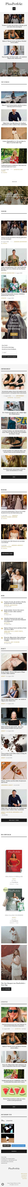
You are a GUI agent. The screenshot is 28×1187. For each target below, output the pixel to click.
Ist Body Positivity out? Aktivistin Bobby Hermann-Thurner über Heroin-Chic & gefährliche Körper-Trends (14, 432)
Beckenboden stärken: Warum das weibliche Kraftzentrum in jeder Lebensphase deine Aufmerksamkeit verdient (14, 393)
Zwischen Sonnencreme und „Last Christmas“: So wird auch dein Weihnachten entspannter (15, 620)
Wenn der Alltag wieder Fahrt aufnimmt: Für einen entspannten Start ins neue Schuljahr (15, 639)
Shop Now (14, 334)
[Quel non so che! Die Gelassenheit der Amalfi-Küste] (7, 1138)
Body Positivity (9, 631)
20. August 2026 (7, 643)
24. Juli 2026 (9, 757)
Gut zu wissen (15, 642)
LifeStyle (17, 169)
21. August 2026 (7, 633)
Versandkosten (15, 882)
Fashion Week (11, 273)
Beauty (7, 613)
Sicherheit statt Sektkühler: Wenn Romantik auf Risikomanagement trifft (14, 195)
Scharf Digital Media (12, 1183)
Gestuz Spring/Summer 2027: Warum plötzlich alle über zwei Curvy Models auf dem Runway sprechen (14, 73)
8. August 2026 (18, 273)
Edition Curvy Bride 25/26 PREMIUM (14, 915)
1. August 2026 (10, 298)
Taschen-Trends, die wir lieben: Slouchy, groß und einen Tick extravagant (14, 26)
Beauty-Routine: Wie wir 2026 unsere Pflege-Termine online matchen (14, 610)
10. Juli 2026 (5, 815)
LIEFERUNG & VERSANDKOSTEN (9, 1160)
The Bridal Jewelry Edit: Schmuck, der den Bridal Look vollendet (12, 541)
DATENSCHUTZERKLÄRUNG (8, 1158)
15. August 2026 (10, 703)
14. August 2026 (10, 731)
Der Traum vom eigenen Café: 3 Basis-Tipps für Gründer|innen (14, 413)
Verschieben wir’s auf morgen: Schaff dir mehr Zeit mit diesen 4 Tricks (14, 469)
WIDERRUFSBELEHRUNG (7, 1161)
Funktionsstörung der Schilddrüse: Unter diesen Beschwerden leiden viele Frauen (14, 166)
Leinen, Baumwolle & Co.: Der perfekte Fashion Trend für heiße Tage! (14, 142)
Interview (9, 812)
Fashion (17, 241)
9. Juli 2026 (3, 545)
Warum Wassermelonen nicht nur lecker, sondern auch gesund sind (14, 1099)
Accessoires (23, 241)
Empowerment (20, 396)
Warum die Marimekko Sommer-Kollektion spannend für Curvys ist (13, 294)
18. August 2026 (5, 169)
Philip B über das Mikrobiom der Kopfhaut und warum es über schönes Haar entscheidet (14, 124)
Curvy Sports (19, 631)
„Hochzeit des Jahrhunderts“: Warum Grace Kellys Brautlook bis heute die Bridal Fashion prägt (13, 512)
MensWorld (5, 785)
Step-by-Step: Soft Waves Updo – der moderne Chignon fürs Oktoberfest (14, 57)
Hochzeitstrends (6, 517)
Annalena (5, 172)
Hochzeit (15, 515)
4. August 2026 (7, 396)
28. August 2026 (5, 241)
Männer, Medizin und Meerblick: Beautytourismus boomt (13, 781)
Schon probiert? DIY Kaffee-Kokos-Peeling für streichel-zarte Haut (14, 754)
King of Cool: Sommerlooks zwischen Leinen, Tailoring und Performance (14, 106)
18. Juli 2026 (16, 785)
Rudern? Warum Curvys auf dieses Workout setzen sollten (14, 41)
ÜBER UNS (3, 1157)
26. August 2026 (7, 614)
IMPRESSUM (4, 1163)
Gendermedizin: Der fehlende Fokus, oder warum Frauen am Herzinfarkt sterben (14, 451)
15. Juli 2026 (4, 515)
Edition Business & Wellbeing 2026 (14, 876)
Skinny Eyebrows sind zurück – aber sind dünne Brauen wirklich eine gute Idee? (12, 727)
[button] (2, 1184)
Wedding (15, 517)
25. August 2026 (7, 624)
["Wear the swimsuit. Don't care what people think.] (7, 1128)
